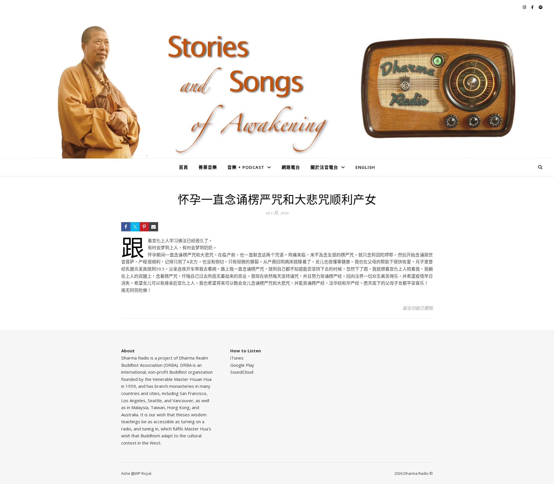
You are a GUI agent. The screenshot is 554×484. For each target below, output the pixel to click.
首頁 (183, 167)
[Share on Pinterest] (144, 226)
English (365, 167)
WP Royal (143, 473)
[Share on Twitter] (135, 226)
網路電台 (291, 167)
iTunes (237, 358)
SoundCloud (241, 372)
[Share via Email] (153, 226)
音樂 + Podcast (245, 167)
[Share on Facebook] (125, 226)
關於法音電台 (324, 167)
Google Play (242, 365)
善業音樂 (208, 167)
